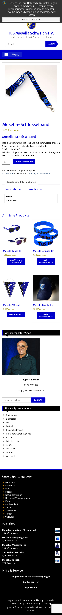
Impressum (31, 587)
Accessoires (8, 173)
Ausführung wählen (16, 261)
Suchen (38, 400)
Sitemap (47, 604)
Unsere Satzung (32, 604)
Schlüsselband (43, 173)
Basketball (11, 418)
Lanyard (32, 173)
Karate (9, 437)
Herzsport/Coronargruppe (18, 433)
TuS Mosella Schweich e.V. (31, 33)
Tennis (9, 444)
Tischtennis (11, 448)
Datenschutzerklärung (32, 600)
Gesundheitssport (14, 430)
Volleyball (10, 456)
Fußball (9, 426)
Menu (15, 54)
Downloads (16, 604)
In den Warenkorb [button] (45, 261)
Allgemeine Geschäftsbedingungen (31, 576)
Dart (8, 422)
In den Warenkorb (24, 161)
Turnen (9, 452)
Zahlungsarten (31, 582)
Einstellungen (30, 19)
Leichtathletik (12, 441)
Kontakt (50, 600)
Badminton (11, 415)
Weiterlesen (15, 314)
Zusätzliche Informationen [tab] (21, 182)
